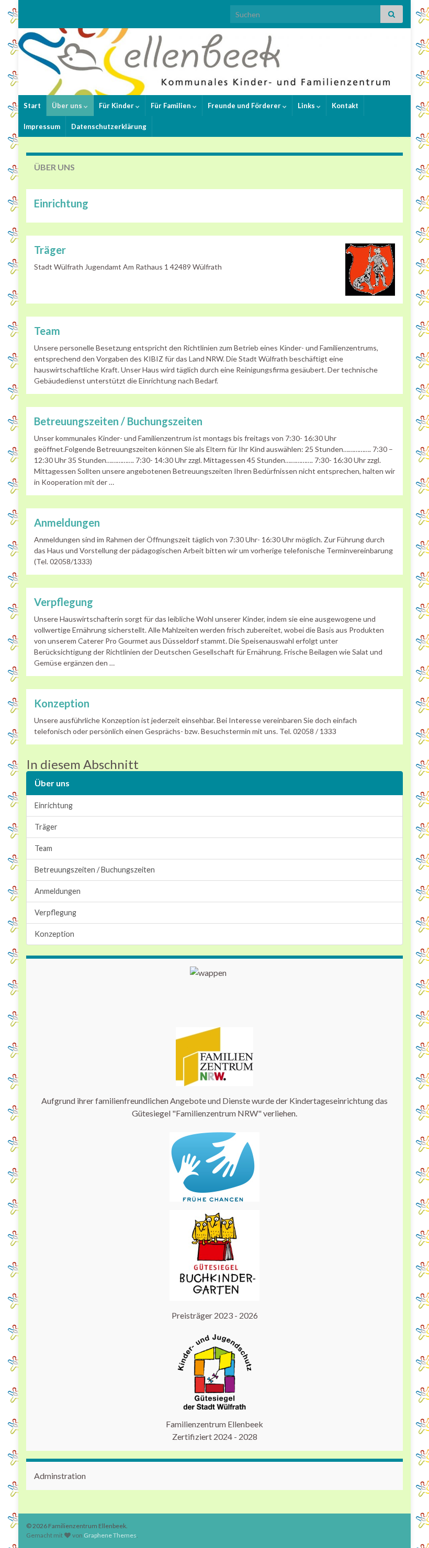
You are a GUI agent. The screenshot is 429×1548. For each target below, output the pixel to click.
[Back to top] (405, 1524)
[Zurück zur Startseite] (214, 61)
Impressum (42, 126)
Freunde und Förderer (245, 105)
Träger (50, 249)
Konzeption (61, 703)
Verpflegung (63, 602)
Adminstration (60, 1476)
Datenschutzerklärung (108, 126)
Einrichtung (61, 203)
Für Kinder (117, 105)
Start (32, 105)
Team (47, 330)
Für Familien (172, 105)
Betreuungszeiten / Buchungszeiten (118, 421)
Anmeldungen (67, 522)
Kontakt (345, 105)
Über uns (68, 105)
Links (307, 105)
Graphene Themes (110, 1535)
